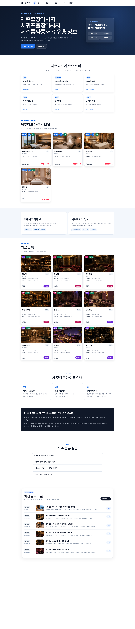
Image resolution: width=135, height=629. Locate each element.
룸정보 (47, 3)
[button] (42, 3)
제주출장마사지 (28, 229)
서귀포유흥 (93, 229)
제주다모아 (26, 3)
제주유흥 (43, 229)
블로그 (64, 3)
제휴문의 (71, 3)
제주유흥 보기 (41, 46)
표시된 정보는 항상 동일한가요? (44, 474)
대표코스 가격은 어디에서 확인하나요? (46, 468)
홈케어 (40, 3)
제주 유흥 (106, 37)
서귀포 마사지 (106, 33)
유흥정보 (56, 3)
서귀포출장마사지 (76, 229)
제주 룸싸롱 (94, 37)
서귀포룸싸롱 (85, 229)
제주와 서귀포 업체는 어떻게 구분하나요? (46, 462)
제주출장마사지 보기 (27, 46)
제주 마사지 (94, 33)
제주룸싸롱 (36, 229)
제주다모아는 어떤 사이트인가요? (44, 455)
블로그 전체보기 (106, 498)
